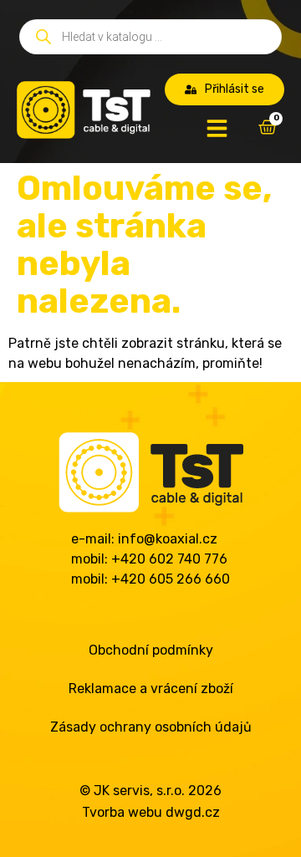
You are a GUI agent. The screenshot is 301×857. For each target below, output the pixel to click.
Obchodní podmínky (151, 650)
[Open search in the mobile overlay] (150, 37)
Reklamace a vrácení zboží (151, 688)
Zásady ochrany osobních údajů (151, 727)
